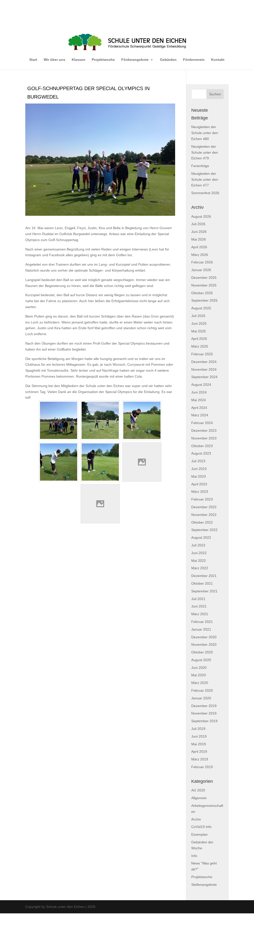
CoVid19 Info (201, 827)
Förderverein (194, 60)
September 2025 (204, 300)
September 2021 (204, 591)
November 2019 (204, 713)
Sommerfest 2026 (205, 193)
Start (33, 60)
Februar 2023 (202, 499)
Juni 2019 (199, 736)
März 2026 (199, 255)
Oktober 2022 (202, 522)
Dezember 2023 (204, 430)
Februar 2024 (202, 423)
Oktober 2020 (202, 652)
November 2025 (204, 285)
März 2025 (199, 346)
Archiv (196, 819)
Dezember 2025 (204, 278)
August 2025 (201, 308)
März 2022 (199, 568)
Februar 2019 (202, 767)
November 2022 (204, 515)
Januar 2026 (201, 270)
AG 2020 (198, 790)
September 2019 (204, 721)
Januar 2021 (201, 629)
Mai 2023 (198, 476)
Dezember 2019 (204, 706)
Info (194, 856)
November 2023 (204, 438)
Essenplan (199, 834)
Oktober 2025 (202, 293)
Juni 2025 (199, 323)
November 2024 (204, 369)
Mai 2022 (198, 561)
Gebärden (168, 60)
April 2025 (199, 339)
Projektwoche (103, 60)
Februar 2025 (202, 354)
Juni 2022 (199, 553)
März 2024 (199, 415)
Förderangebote (135, 60)
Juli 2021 (198, 599)
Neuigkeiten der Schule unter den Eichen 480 (204, 133)
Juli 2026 (198, 224)
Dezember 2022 (204, 507)
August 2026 (201, 216)
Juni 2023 (199, 469)
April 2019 (199, 751)
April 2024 (199, 408)
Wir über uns (54, 60)
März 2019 (199, 759)
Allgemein (199, 798)
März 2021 (199, 614)
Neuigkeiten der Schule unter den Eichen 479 (204, 152)
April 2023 (199, 484)
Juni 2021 (199, 606)
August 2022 (201, 537)
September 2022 (204, 530)
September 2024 (204, 377)
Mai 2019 (198, 744)
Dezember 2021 (204, 576)
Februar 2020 (202, 690)
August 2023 (201, 453)
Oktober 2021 (202, 583)
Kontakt (217, 60)
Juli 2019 (198, 729)
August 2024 (201, 385)
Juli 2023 (198, 461)
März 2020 (199, 683)
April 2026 (199, 247)
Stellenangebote (204, 885)
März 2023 (199, 492)
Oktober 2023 (202, 446)
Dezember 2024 (204, 362)
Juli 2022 (198, 545)
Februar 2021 (202, 622)
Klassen (78, 60)
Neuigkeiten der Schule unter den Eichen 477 (204, 179)
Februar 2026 (202, 262)
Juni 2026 (199, 232)
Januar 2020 (201, 698)
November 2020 (204, 644)
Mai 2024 (198, 400)
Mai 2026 (198, 239)
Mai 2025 (198, 331)
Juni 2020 (199, 668)
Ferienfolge (200, 166)
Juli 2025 (198, 316)
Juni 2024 (199, 392)
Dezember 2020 (204, 637)
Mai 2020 (198, 675)
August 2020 (201, 660)
